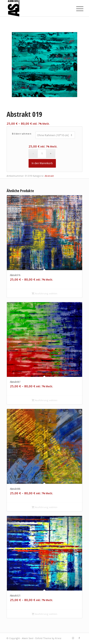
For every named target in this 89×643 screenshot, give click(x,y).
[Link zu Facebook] (79, 638)
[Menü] (76, 8)
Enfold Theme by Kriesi (48, 638)
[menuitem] (76, 8)
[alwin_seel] (37, 8)
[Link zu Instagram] (73, 638)
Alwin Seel (27, 638)
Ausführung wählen (45, 293)
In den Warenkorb (42, 163)
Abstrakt (49, 175)
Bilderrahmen (21, 133)
